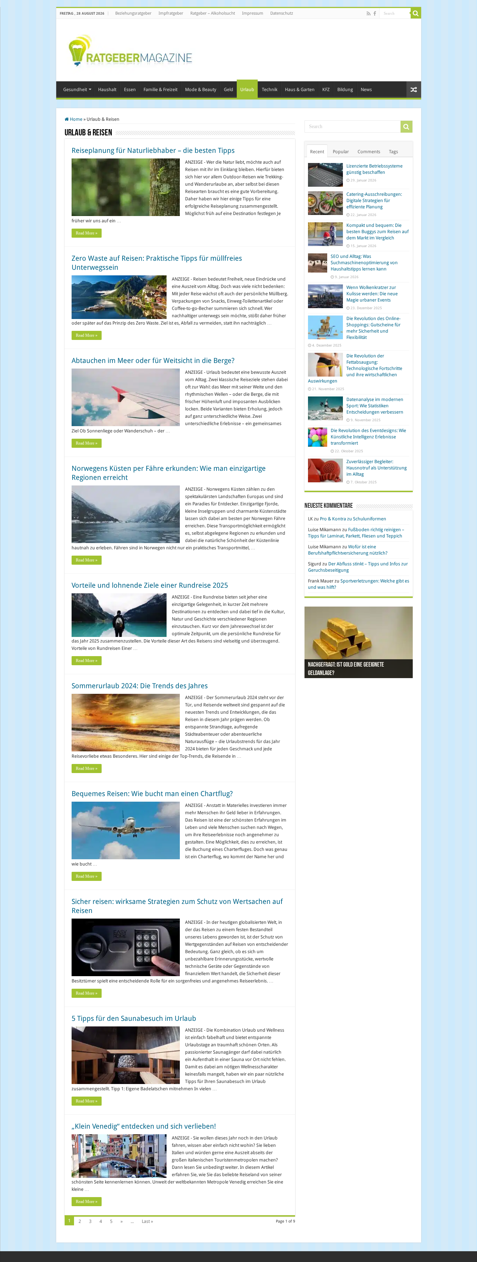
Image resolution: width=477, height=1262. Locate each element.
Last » (147, 1221)
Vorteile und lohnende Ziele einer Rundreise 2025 (150, 585)
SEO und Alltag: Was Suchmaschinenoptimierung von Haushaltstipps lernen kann (364, 263)
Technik (269, 89)
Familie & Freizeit (160, 89)
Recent (317, 151)
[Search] (416, 13)
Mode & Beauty (200, 89)
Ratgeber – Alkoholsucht (212, 13)
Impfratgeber (171, 13)
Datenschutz (281, 13)
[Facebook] (375, 13)
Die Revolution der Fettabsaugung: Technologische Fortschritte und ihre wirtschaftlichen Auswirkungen (355, 368)
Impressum (252, 13)
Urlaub (247, 89)
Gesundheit (75, 89)
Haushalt (107, 89)
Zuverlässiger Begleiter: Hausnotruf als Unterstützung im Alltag (376, 468)
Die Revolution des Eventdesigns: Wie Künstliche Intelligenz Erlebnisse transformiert (368, 437)
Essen (130, 89)
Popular (341, 151)
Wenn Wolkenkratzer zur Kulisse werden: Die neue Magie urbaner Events (372, 294)
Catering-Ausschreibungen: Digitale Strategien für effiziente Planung (374, 200)
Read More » (86, 233)
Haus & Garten (300, 89)
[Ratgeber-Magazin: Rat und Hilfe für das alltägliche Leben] (130, 48)
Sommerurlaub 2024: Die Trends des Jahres (140, 686)
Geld (228, 89)
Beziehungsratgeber (133, 13)
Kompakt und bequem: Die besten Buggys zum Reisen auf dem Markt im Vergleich (377, 231)
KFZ (326, 89)
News (366, 89)
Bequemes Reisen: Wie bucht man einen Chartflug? (152, 793)
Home (75, 119)
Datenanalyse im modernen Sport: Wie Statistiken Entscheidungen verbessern (374, 406)
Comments (369, 151)
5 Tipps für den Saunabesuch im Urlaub (134, 1018)
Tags (393, 151)
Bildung (345, 89)
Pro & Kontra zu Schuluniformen (353, 518)
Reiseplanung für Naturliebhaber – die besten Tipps (153, 150)
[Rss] (368, 13)
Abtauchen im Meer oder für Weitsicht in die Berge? (153, 360)
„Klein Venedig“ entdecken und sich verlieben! (144, 1126)
